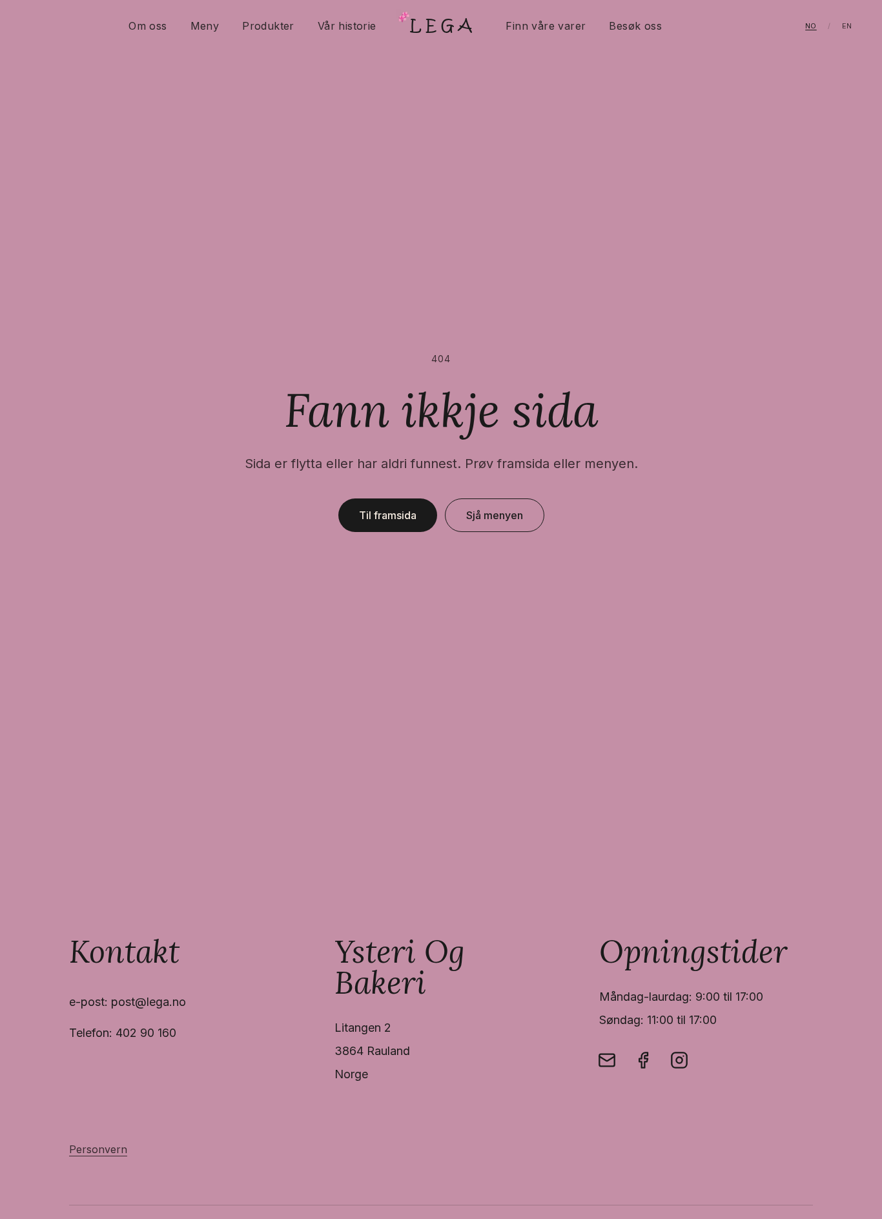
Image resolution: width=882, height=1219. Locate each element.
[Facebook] (643, 1060)
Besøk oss (635, 25)
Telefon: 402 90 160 (122, 1033)
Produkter (268, 25)
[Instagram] (679, 1060)
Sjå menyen (494, 515)
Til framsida (387, 515)
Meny (205, 25)
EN (847, 25)
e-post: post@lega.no (127, 1002)
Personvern (98, 1149)
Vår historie (347, 25)
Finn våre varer (546, 25)
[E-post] (606, 1060)
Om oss (147, 25)
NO (811, 25)
